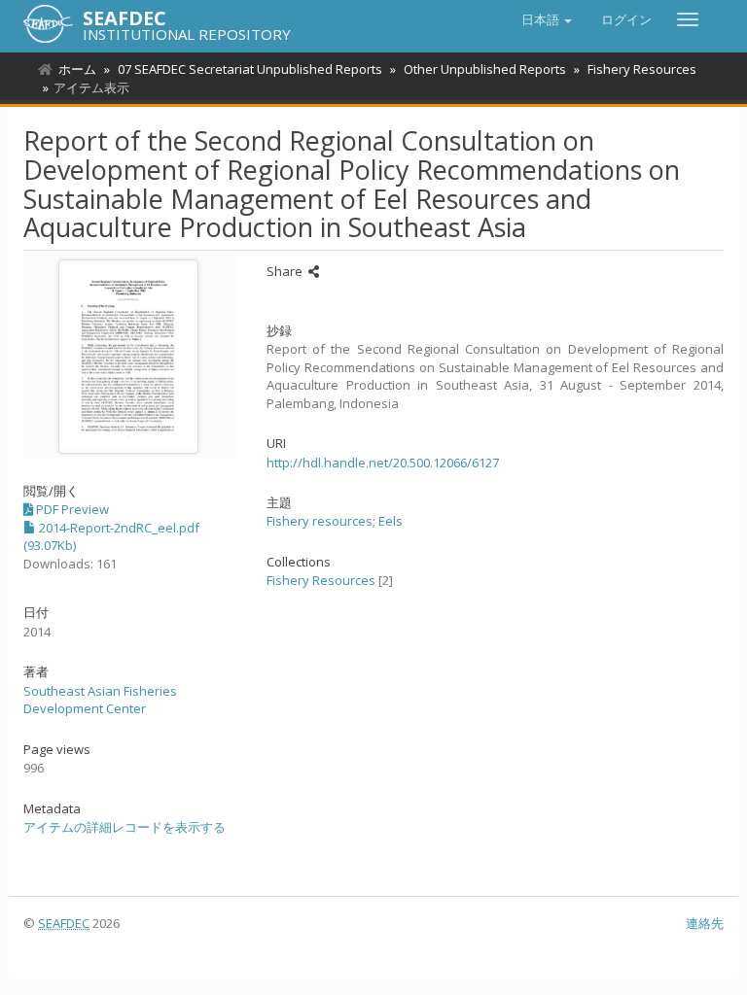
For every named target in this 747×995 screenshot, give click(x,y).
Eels (390, 521)
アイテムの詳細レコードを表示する (124, 827)
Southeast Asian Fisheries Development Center (100, 700)
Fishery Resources (641, 69)
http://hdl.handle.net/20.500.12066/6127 (383, 462)
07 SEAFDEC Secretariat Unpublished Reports (250, 69)
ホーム (77, 69)
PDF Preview (71, 509)
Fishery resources (320, 521)
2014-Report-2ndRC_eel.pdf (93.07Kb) (111, 537)
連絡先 (705, 923)
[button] (547, 19)
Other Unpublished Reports (485, 69)
